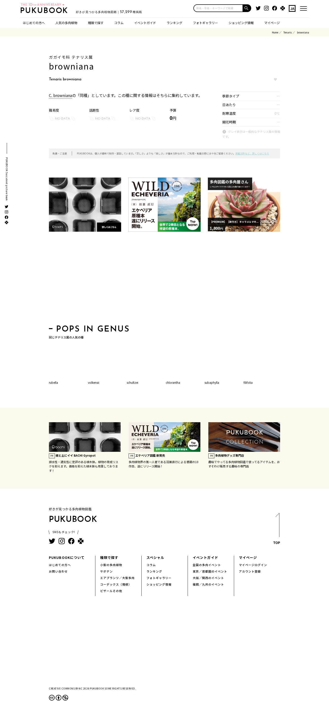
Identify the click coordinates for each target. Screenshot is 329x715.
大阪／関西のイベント (208, 578)
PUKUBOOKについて (67, 557)
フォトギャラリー (205, 22)
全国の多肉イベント (207, 565)
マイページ (272, 22)
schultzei (132, 382)
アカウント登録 (250, 571)
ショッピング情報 (241, 22)
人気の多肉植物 (66, 22)
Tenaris (287, 32)
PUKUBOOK (45, 11)
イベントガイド (145, 22)
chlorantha (173, 382)
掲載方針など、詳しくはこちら (252, 153)
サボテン (106, 571)
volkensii (93, 382)
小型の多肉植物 (111, 565)
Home (275, 32)
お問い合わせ (58, 571)
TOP (276, 542)
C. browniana (60, 95)
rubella (53, 382)
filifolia (248, 382)
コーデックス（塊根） (116, 584)
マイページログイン (253, 565)
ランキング (174, 22)
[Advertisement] (164, 279)
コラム (119, 22)
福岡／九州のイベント (208, 584)
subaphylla (211, 382)
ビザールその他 (111, 591)
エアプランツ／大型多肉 (117, 578)
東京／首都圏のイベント (210, 571)
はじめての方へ (34, 22)
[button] (247, 8)
